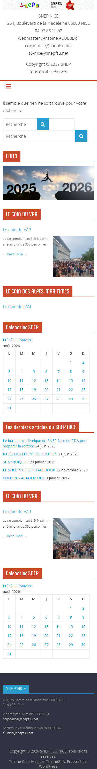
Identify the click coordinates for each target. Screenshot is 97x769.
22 (71, 389)
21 (58, 389)
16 (83, 380)
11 (21, 380)
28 (58, 398)
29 (71, 398)
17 (9, 389)
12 (34, 380)
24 (9, 398)
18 (21, 389)
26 (34, 398)
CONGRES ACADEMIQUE (24, 478)
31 (9, 407)
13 (46, 380)
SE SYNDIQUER (16, 462)
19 (34, 389)
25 (21, 398)
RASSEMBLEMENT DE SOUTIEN (30, 454)
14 (58, 380)
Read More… (16, 254)
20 (46, 389)
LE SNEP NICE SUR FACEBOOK (29, 470)
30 (83, 398)
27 (46, 398)
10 (9, 380)
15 (71, 380)
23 (83, 389)
